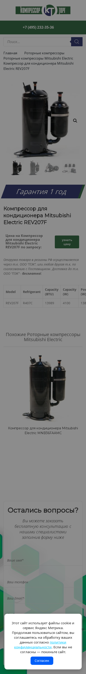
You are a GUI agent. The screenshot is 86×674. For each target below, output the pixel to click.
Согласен (42, 660)
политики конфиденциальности (40, 644)
